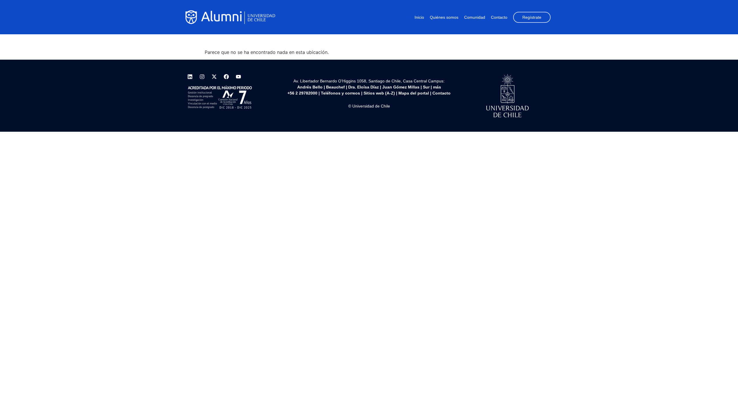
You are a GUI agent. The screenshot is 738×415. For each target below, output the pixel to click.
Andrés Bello (310, 87)
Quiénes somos (444, 17)
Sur (426, 87)
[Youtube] (238, 76)
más (437, 87)
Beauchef (335, 87)
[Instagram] (202, 76)
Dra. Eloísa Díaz (363, 87)
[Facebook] (226, 76)
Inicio (419, 17)
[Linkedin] (190, 76)
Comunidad (474, 17)
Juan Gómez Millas (400, 87)
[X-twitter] (214, 76)
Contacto (499, 17)
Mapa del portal (413, 93)
